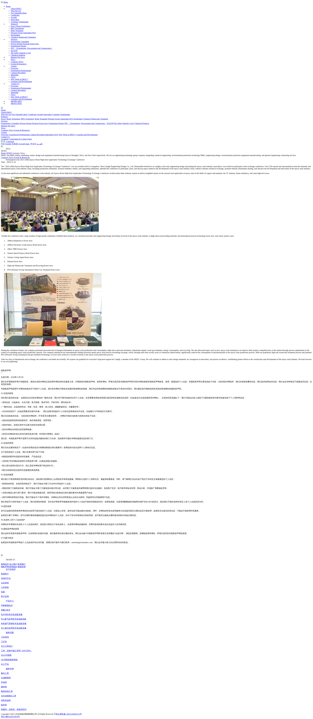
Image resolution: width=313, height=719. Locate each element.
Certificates (15, 15)
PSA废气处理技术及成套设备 (13, 619)
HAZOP (14, 51)
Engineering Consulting (20, 42)
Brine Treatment (17, 31)
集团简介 (5, 574)
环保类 (4, 682)
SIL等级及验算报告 (9, 660)
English (8, 144)
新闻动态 (5, 564)
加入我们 (13, 564)
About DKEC (6, 112)
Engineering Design (18, 46)
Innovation (15, 20)
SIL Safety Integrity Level (21, 53)
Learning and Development (21, 81)
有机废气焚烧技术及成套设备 (13, 623)
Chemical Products (141, 123)
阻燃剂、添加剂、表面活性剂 (13, 709)
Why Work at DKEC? (19, 79)
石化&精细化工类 (8, 696)
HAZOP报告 (6, 655)
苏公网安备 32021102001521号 (69, 714)
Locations (5, 139)
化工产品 (5, 664)
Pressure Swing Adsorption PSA (23, 33)
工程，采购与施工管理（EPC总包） (16, 651)
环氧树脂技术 (7, 605)
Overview (14, 68)
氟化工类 (5, 673)
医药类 (4, 705)
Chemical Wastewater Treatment (23, 37)
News (3, 128)
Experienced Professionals (21, 71)
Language (9, 141)
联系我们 (21, 564)
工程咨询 (5, 637)
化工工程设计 (7, 646)
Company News (17, 62)
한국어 (33, 144)
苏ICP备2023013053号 (10, 717)
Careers (4, 132)
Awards (14, 17)
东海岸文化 (6, 578)
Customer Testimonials (19, 22)
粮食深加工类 (7, 691)
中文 (3, 144)
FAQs (13, 77)
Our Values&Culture (19, 13)
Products (4, 117)
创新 (3, 592)
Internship (14, 75)
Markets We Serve (8, 126)
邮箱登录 (21, 567)
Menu (5, 2)
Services (4, 121)
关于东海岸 (11, 569)
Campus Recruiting (18, 73)
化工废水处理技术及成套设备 (13, 628)
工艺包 (4, 642)
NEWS (9, 153)
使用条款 (13, 567)
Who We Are (16, 11)
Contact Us (5, 137)
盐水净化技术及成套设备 (11, 614)
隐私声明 (5, 567)
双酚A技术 (5, 610)
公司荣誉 (5, 587)
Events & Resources (18, 64)
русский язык (24, 144)
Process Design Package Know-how (25, 44)
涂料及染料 (6, 700)
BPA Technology (17, 28)
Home (8, 6)
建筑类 (4, 687)
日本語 (15, 144)
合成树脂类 (6, 678)
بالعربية (40, 144)
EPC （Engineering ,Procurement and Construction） (32, 48)
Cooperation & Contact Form (20, 139)
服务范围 (10, 633)
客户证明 (5, 596)
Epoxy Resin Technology (20, 26)
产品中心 (10, 601)
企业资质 (5, 583)
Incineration (15, 35)
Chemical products (18, 55)
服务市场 (10, 669)
